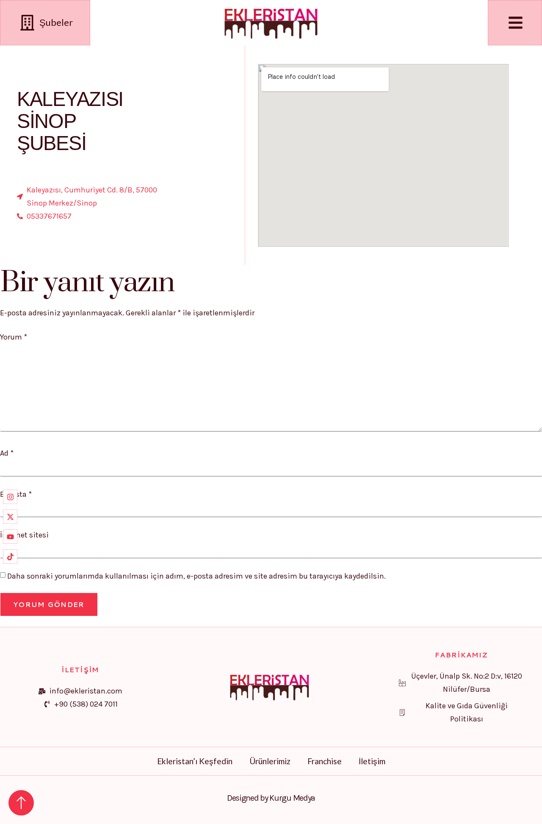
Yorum (13, 337)
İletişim (372, 761)
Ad (7, 453)
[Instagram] (10, 497)
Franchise (324, 761)
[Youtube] (10, 536)
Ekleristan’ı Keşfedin (194, 761)
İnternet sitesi (24, 535)
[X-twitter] (10, 516)
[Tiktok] (10, 557)
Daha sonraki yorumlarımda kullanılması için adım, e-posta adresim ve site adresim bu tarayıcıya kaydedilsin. (196, 576)
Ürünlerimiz (269, 761)
